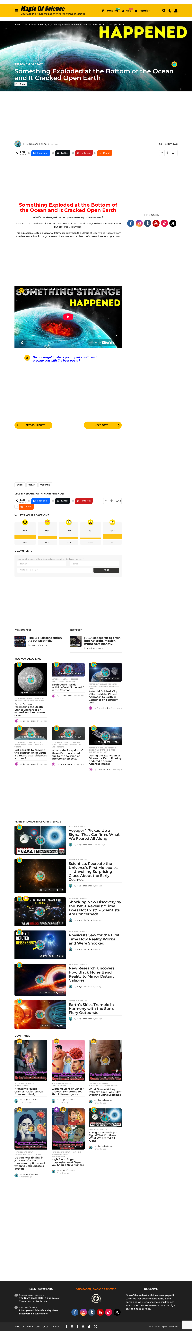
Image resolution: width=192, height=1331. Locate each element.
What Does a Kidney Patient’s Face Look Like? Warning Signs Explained (105, 1092)
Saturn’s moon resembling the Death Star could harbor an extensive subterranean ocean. (29, 710)
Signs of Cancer (59, 1086)
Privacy (55, 1327)
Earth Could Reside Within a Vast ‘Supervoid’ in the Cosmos (68, 687)
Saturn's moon (37, 700)
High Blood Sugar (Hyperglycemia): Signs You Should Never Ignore (68, 1162)
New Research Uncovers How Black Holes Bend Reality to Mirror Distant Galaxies (91, 974)
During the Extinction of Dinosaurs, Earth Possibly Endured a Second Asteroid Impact (105, 759)
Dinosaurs (94, 750)
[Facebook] (130, 223)
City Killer (114, 686)
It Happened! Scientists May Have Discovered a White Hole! (38, 1312)
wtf (112, 542)
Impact (103, 752)
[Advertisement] (96, 114)
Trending (111, 10)
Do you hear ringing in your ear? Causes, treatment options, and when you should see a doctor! (29, 1163)
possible (39, 745)
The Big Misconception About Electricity (45, 639)
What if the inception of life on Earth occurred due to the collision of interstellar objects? (67, 754)
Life (53, 747)
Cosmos (74, 679)
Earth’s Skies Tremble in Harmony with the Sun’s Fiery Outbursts (91, 1008)
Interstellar (75, 745)
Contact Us (42, 1327)
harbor (18, 700)
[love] (26, 898)
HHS (79, 1152)
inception (63, 745)
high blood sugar (60, 1154)
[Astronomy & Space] (174, 64)
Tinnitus (37, 1154)
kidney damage (96, 1086)
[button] (16, 10)
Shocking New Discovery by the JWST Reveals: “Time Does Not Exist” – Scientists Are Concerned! (95, 908)
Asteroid (93, 686)
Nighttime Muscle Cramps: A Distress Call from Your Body (29, 1091)
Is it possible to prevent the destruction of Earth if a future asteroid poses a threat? (30, 754)
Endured (111, 750)
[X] (172, 223)
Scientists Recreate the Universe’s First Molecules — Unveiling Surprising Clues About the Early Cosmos (93, 871)
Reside (61, 681)
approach (112, 684)
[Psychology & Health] (19, 1041)
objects (60, 747)
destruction (20, 745)
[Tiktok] (164, 223)
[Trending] (56, 1110)
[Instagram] (139, 223)
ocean (31, 485)
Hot (128, 10)
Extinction (94, 752)
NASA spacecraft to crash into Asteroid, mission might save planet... (102, 641)
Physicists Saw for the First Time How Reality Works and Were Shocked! (94, 939)
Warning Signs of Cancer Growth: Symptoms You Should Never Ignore (68, 1091)
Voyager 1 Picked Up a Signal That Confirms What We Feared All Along (94, 834)
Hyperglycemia (58, 1156)
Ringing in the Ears (23, 1154)
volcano (45, 485)
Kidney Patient (111, 1086)
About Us (19, 1327)
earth (20, 485)
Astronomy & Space (28, 64)
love (47, 542)
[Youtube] (156, 223)
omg (69, 542)
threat (17, 747)
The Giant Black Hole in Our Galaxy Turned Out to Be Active (39, 1300)
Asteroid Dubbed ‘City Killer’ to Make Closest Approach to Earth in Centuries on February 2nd (103, 697)
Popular (144, 10)
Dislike (25, 542)
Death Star (39, 698)
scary (90, 542)
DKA (74, 1152)
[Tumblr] (147, 223)
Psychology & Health (24, 1083)
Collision (75, 743)
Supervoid (70, 681)
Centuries (103, 686)
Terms (30, 1327)
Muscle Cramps (21, 1086)
